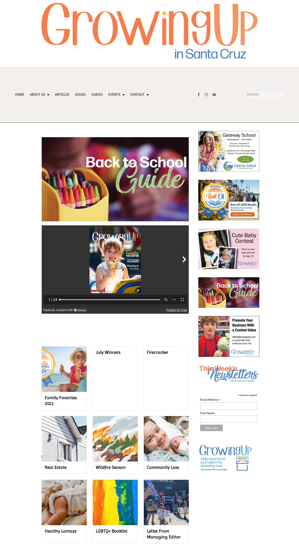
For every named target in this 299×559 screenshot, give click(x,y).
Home (19, 94)
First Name (207, 413)
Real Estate (56, 467)
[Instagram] (206, 94)
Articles (62, 94)
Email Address (210, 400)
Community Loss (163, 467)
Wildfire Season (111, 467)
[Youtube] (214, 94)
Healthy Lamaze (60, 531)
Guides (97, 94)
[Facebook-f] (199, 94)
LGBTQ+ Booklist (111, 531)
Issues (80, 94)
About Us (37, 94)
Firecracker (157, 352)
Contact (137, 94)
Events (114, 94)
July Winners (108, 352)
